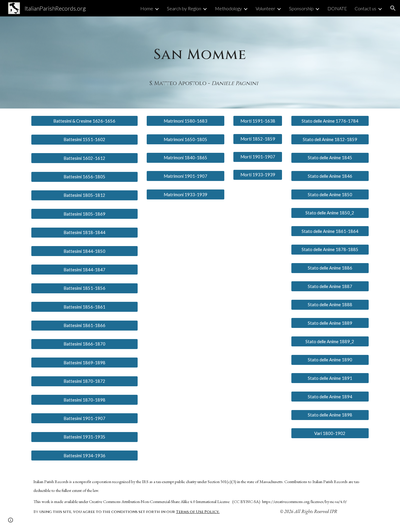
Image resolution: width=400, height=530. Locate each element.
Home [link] (146, 8)
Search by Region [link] (184, 8)
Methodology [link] (228, 8)
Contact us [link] (365, 8)
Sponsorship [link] (301, 8)
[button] (393, 8)
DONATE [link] (337, 8)
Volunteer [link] (265, 8)
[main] (200, 49)
